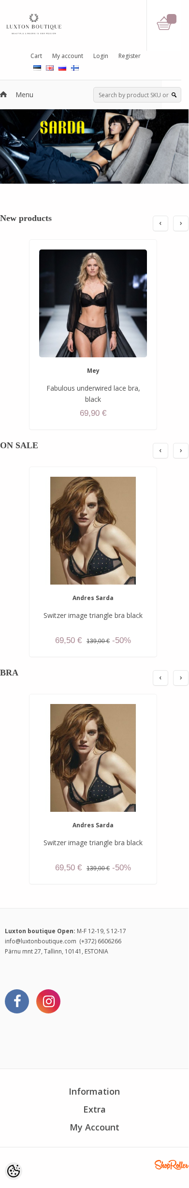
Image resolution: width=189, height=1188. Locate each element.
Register (129, 56)
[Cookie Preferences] (13, 1171)
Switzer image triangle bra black (93, 615)
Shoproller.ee (172, 1165)
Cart (36, 56)
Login (100, 56)
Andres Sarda (93, 598)
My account (67, 56)
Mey (93, 371)
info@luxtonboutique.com (40, 941)
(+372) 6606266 (100, 941)
